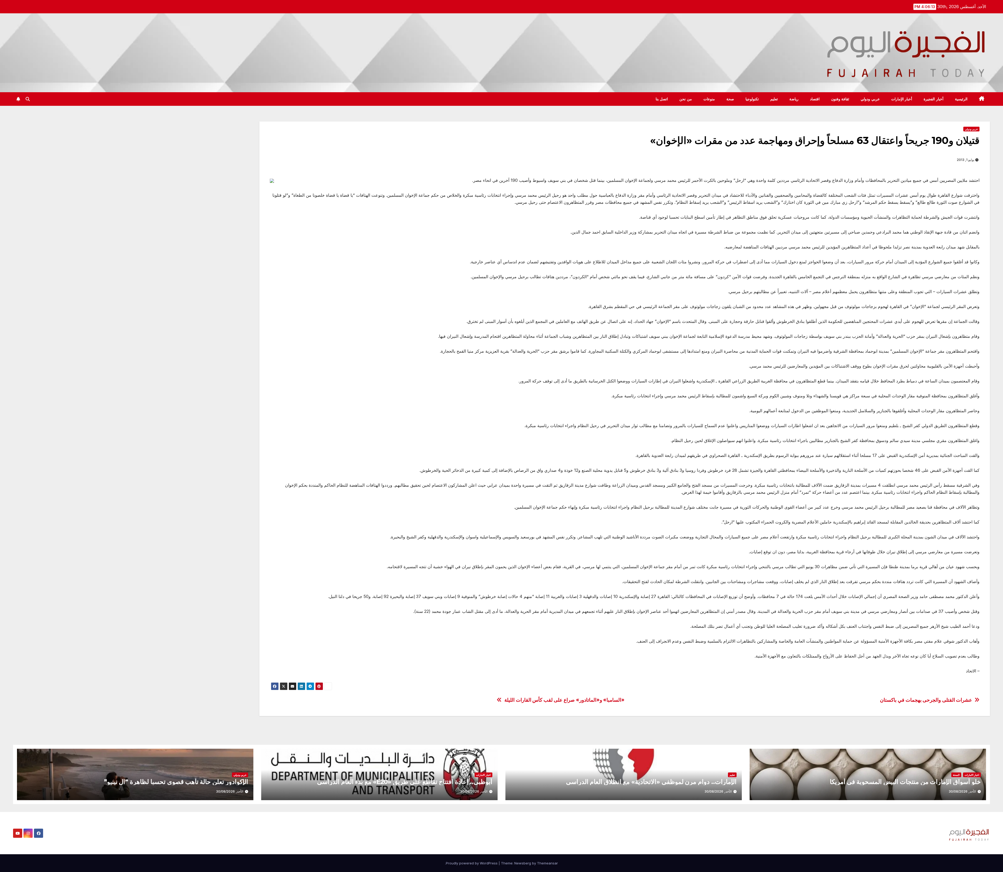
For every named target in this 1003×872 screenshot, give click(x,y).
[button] (28, 99)
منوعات (709, 99)
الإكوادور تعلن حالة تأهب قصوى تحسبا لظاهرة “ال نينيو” (176, 782)
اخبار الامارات (972, 774)
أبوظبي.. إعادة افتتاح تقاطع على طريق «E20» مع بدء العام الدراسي (404, 782)
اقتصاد (815, 99)
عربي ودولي (870, 99)
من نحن (685, 99)
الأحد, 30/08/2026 (962, 791)
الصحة (956, 774)
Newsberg (522, 863)
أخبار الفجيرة (933, 99)
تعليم (774, 99)
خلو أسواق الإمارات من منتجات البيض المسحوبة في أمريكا (905, 782)
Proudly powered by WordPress (472, 863)
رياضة (793, 99)
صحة (730, 99)
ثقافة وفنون (840, 99)
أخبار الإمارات (901, 99)
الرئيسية (961, 99)
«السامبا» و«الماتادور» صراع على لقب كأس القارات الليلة (564, 700)
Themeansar (547, 863)
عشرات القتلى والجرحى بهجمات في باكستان (926, 700)
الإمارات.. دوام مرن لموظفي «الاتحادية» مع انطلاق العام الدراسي (651, 782)
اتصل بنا (662, 99)
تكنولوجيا (752, 99)
